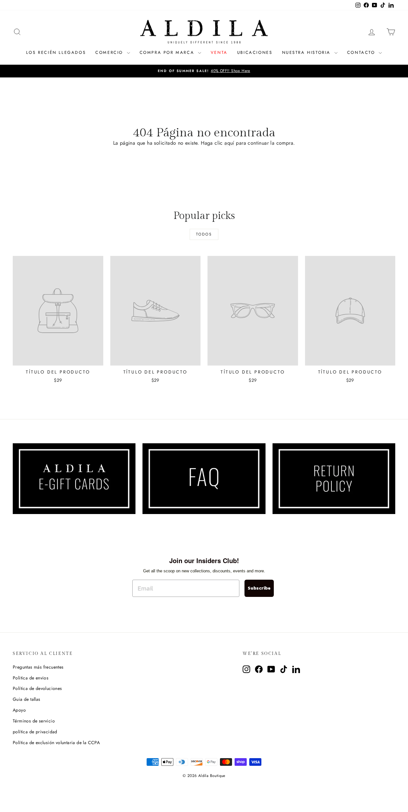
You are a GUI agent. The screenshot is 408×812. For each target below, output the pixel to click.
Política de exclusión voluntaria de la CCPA (56, 742)
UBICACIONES (255, 52)
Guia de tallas (26, 699)
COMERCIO (110, 52)
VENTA (219, 52)
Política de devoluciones (37, 688)
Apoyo (19, 710)
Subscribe (259, 588)
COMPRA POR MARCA (168, 52)
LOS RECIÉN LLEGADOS (56, 52)
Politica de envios (30, 678)
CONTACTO (362, 52)
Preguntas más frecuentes (38, 667)
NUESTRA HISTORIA (307, 52)
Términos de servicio (34, 721)
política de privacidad (35, 732)
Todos (204, 234)
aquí (229, 143)
